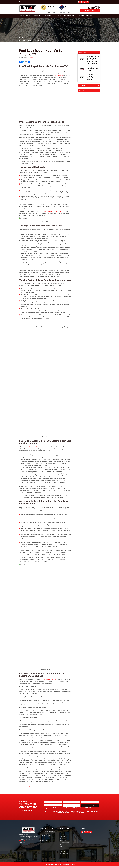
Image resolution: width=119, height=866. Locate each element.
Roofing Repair (30, 786)
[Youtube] (87, 2)
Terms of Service (84, 807)
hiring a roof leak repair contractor (38, 447)
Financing (63, 840)
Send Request (89, 805)
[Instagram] (84, 2)
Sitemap (63, 851)
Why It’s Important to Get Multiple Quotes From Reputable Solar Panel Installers (93, 60)
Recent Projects (65, 842)
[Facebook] (79, 2)
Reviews (63, 844)
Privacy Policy (76, 807)
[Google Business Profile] (81, 2)
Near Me (63, 838)
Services (63, 836)
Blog (62, 846)
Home (62, 831)
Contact (63, 849)
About (62, 834)
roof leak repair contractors (48, 679)
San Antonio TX (58, 75)
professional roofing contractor (52, 211)
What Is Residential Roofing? (90, 77)
